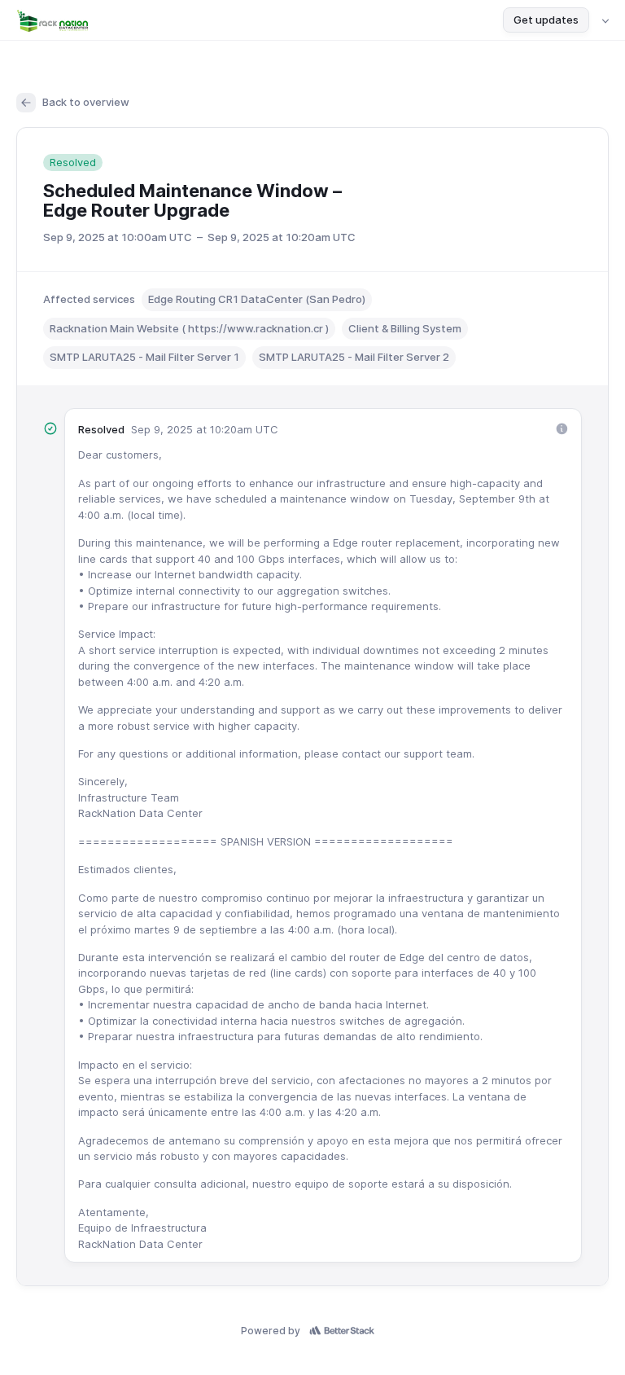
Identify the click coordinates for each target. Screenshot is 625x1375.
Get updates (546, 19)
